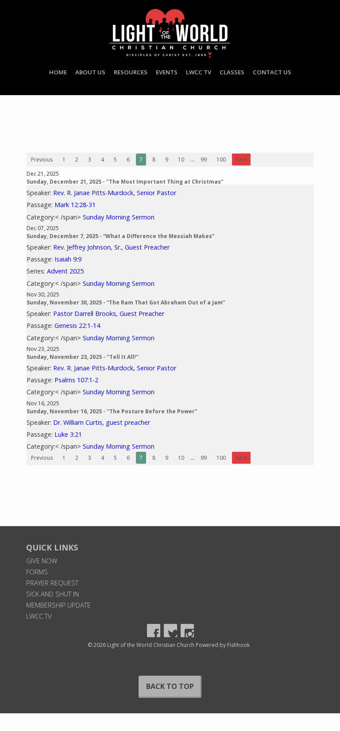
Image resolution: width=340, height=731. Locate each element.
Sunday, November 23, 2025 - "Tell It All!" (83, 357)
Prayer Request (52, 582)
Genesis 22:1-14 (77, 325)
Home (58, 72)
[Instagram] (187, 630)
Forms (37, 571)
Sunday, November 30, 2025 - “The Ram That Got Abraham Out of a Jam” (126, 302)
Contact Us (272, 72)
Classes (232, 72)
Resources (130, 72)
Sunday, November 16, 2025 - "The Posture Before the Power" (112, 411)
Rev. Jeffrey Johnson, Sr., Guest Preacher (111, 247)
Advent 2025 (65, 271)
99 (204, 159)
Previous (42, 159)
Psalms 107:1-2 (76, 380)
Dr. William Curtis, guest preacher (101, 422)
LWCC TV (198, 72)
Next (241, 159)
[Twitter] (170, 630)
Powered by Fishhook (223, 645)
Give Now (41, 560)
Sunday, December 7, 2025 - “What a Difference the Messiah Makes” (120, 236)
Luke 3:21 (68, 434)
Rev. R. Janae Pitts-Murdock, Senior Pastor (114, 193)
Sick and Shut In (52, 593)
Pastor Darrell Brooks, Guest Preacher (108, 313)
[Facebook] (153, 630)
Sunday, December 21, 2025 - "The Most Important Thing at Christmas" (125, 181)
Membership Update (58, 604)
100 (221, 159)
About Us (90, 72)
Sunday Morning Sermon (119, 217)
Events (167, 72)
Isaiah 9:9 (67, 259)
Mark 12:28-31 (75, 204)
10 (181, 159)
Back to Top (170, 686)
